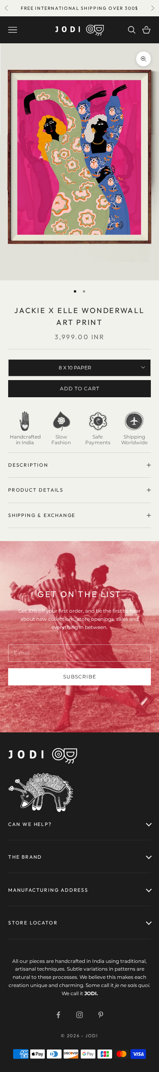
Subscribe (79, 677)
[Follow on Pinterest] (101, 1015)
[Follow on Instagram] (79, 1015)
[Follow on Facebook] (58, 1015)
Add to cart (79, 388)
